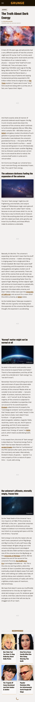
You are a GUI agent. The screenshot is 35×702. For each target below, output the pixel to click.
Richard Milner (7, 21)
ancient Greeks (6, 447)
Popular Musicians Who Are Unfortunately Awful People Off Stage (26, 687)
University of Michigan (12, 556)
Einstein (4, 407)
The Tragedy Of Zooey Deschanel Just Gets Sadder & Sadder (9, 686)
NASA (3, 133)
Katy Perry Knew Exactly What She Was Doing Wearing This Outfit (25, 656)
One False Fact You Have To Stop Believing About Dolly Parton (9, 655)
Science (4, 9)
